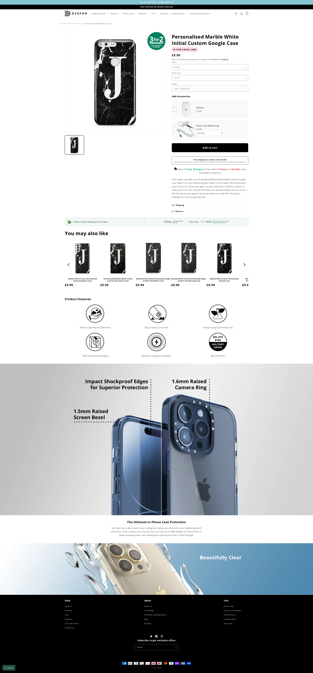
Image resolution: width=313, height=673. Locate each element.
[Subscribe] (175, 647)
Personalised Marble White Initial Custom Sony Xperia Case (118, 280)
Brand (174, 62)
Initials (174, 84)
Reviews (147, 623)
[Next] (244, 264)
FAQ (66, 615)
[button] (99, 13)
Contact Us (69, 628)
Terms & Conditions (232, 610)
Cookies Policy (230, 619)
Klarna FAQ (229, 606)
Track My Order (71, 623)
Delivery (68, 610)
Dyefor (159, 668)
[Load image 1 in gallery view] (74, 145)
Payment (68, 619)
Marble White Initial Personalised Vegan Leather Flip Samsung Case (189, 280)
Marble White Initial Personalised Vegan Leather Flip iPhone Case (153, 280)
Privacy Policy (230, 615)
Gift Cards (228, 623)
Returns (68, 606)
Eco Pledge (149, 610)
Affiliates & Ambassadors (155, 615)
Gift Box (200, 107)
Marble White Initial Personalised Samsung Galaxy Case (82, 280)
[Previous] (68, 264)
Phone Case (176, 73)
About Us (148, 606)
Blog (146, 619)
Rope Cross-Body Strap (207, 125)
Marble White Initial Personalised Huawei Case (224, 280)
